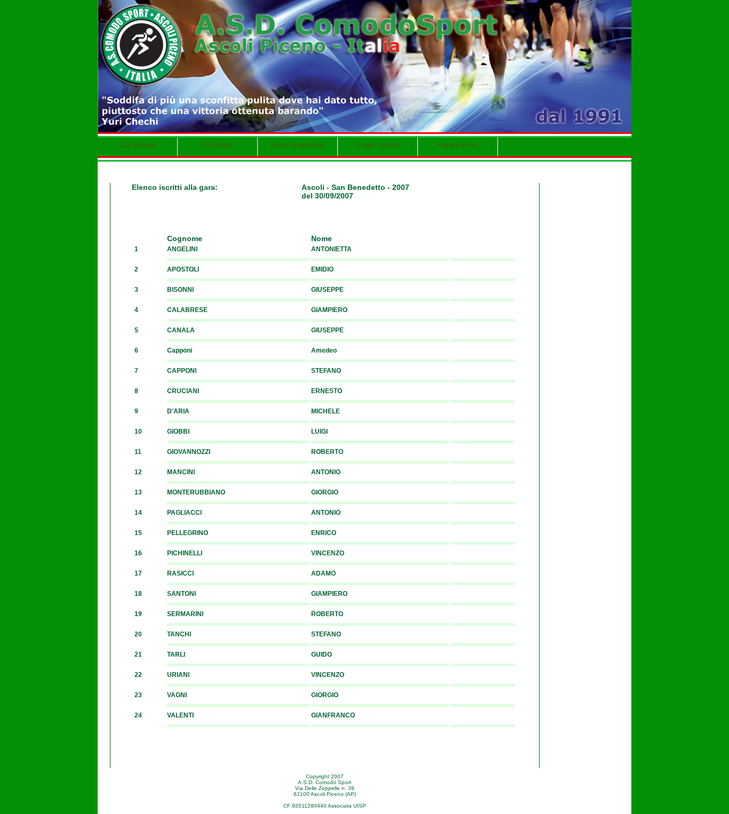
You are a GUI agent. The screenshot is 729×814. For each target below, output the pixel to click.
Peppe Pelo (457, 144)
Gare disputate (297, 144)
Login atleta (378, 144)
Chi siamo (138, 144)
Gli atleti (217, 144)
